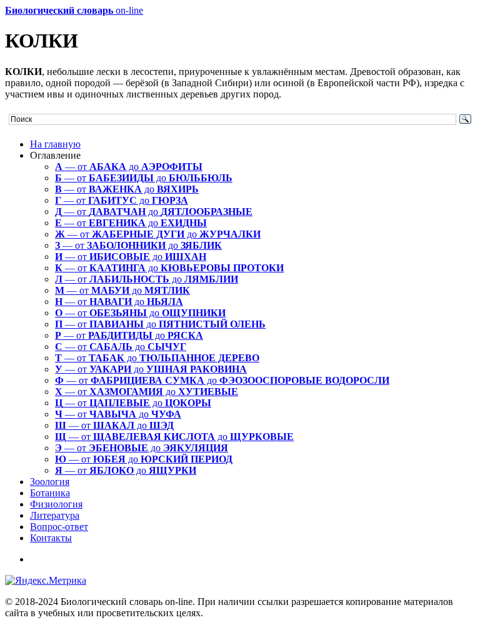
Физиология (56, 504)
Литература (54, 515)
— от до (128, 166)
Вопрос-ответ (59, 526)
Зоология (49, 481)
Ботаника (50, 493)
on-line (74, 10)
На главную (55, 144)
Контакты (51, 537)
